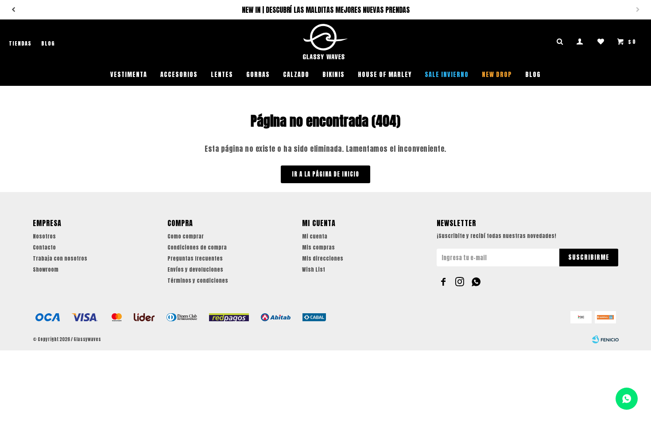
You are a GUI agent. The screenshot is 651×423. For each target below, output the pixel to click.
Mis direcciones (322, 258)
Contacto (44, 247)
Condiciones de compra (197, 247)
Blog (533, 74)
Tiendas (20, 43)
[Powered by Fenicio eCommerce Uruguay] (605, 339)
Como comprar (185, 236)
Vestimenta (128, 74)
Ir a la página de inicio (325, 174)
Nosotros (44, 236)
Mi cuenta (314, 236)
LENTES (222, 74)
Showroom (45, 269)
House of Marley (384, 74)
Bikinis (333, 74)
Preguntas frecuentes (195, 258)
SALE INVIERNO (447, 74)
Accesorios (179, 74)
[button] (13, 9)
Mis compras (318, 247)
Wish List (313, 269)
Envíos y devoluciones (195, 269)
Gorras (258, 74)
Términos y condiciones (197, 281)
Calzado (296, 74)
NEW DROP (497, 74)
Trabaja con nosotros (60, 258)
